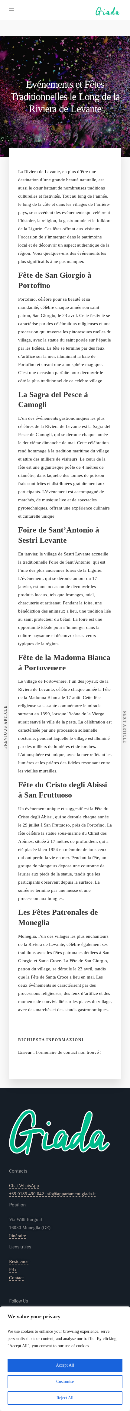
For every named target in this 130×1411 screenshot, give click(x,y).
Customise (65, 1381)
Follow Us (18, 1301)
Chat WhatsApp (24, 1185)
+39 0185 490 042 (26, 1193)
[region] (65, 1358)
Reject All (65, 1398)
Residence (18, 1261)
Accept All (65, 1365)
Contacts (18, 1171)
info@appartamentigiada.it (70, 1193)
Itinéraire (17, 1235)
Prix (13, 1269)
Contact (16, 1277)
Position (17, 1205)
